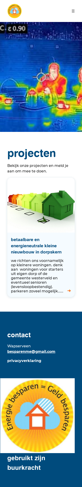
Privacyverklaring (24, 361)
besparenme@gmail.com (31, 351)
